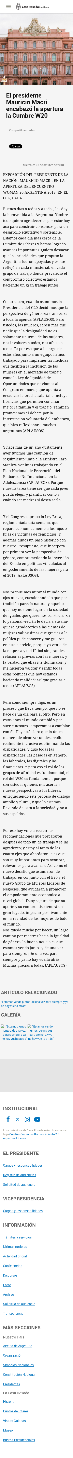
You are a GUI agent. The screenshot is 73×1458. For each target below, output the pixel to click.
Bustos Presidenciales (19, 1440)
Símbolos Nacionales (18, 1365)
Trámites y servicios (17, 1237)
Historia (8, 1401)
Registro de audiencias (19, 1175)
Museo (8, 1430)
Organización (12, 1355)
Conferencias (12, 1266)
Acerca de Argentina (17, 1346)
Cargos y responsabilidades (23, 1165)
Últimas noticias (15, 1246)
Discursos (10, 1275)
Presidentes (11, 1384)
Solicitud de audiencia (19, 1184)
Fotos (7, 1285)
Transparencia (13, 1313)
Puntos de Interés (15, 1411)
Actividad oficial (15, 1256)
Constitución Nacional (19, 1374)
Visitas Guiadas (14, 1420)
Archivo (8, 1294)
